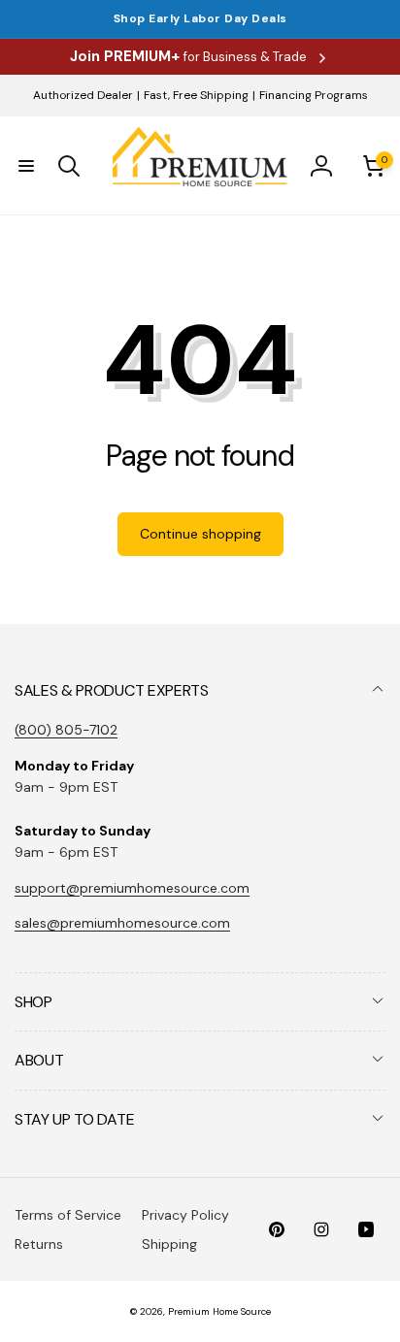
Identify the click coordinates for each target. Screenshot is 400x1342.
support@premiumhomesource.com (132, 888)
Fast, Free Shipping (196, 95)
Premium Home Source (219, 1311)
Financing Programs (313, 95)
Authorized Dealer (83, 95)
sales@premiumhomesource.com (122, 923)
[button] (26, 166)
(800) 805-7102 (66, 729)
